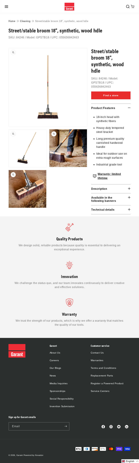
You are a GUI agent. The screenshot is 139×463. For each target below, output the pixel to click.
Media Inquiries (59, 383)
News (53, 375)
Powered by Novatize (33, 455)
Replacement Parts (102, 375)
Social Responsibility (62, 398)
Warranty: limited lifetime (109, 176)
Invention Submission (62, 406)
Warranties (97, 360)
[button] (6, 6)
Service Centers (100, 391)
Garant (19, 455)
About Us (55, 352)
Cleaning (25, 21)
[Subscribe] (65, 426)
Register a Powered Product (107, 383)
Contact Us (97, 352)
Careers (54, 360)
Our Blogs (55, 368)
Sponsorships (57, 391)
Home (11, 21)
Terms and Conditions (103, 368)
